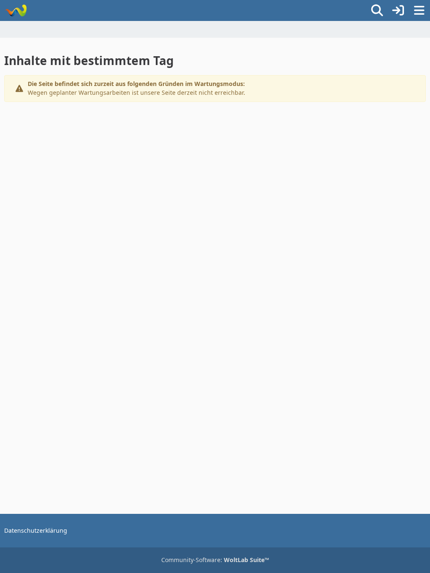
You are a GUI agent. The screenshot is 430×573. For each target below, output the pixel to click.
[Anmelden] (398, 10)
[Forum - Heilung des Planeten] (16, 10)
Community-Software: (215, 560)
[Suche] (377, 10)
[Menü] (419, 10)
